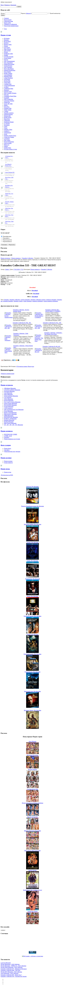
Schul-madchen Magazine (11, 396)
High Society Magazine (10, 414)
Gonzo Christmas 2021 (9, 172)
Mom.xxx (6, 144)
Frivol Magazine (8, 411)
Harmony (6, 90)
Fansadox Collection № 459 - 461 (22, 322)
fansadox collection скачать (38, 299)
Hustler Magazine (9, 421)
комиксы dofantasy (37, 301)
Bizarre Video (8, 44)
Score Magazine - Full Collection (9, 973)
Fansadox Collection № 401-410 (51, 346)
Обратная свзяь (8, 21)
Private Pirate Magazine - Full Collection (11, 967)
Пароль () (26, 13)
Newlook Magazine (9, 391)
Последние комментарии (11, 25)
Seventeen (7, 125)
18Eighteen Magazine (10, 388)
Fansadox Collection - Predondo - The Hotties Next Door (53, 333)
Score (5, 134)
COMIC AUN (8, 436)
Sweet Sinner (7, 58)
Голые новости (8, 462)
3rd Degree (7, 79)
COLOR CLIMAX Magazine (12, 390)
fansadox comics (18, 301)
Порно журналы (7, 385)
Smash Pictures (8, 65)
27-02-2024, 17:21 (18, 269)
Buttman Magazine (9, 420)
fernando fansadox (8, 301)
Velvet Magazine (8, 399)
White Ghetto (7, 110)
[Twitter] (15, 360)
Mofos (6, 105)
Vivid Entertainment (9, 85)
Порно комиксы (35, 269)
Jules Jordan (7, 50)
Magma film (7, 116)
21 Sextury (7, 123)
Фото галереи (6, 445)
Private (6, 52)
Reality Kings (7, 117)
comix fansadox (27, 301)
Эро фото (6, 450)
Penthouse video (8, 53)
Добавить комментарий (7, 373)
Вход (2, 5)
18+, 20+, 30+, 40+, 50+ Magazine (13, 424)
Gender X (6, 131)
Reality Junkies (8, 73)
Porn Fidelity (7, 72)
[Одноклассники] (17, 360)
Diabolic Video (8, 129)
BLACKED (7, 41)
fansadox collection (15, 299)
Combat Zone (7, 84)
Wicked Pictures (8, 114)
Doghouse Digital (9, 122)
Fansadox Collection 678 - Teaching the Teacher (14, 976)
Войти (2, 15)
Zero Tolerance (8, 67)
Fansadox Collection (46, 269)
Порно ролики (6, 458)
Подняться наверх (22, 366)
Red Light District (9, 69)
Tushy (5, 126)
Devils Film (7, 81)
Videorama (7, 120)
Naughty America (9, 113)
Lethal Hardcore (8, 78)
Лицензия (13, 5)
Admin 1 (7, 269)
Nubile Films (7, 147)
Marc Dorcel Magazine (10, 423)
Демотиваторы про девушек (12, 451)
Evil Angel (7, 47)
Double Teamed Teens (10, 135)
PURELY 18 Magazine (10, 418)
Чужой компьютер (54, 13)
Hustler (6, 55)
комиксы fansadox (51, 299)
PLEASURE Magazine (10, 405)
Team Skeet (7, 82)
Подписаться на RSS (7, 475)
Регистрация (7, 19)
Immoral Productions (9, 70)
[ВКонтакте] (13, 360)
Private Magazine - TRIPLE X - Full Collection (13, 966)
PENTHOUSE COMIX (10, 434)
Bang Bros (7, 119)
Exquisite (6, 97)
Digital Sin (7, 102)
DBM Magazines (8, 415)
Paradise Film (7, 108)
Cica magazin (7, 397)
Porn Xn (6, 94)
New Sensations (8, 62)
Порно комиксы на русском (12, 439)
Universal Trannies (9, 100)
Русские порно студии (10, 149)
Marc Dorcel (7, 49)
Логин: (3, 13)
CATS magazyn (8, 408)
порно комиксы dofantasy (51, 301)
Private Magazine (8, 400)
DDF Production (8, 99)
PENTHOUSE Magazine (11, 417)
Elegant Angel (8, 91)
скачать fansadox (25, 299)
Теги (5, 29)
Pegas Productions (9, 141)
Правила (7, 5)
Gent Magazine (8, 393)
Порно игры (5, 469)
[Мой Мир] (18, 360)
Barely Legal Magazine (10, 412)
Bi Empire (7, 38)
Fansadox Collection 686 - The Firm (10, 970)
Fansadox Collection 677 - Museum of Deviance (14, 969)
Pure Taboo (7, 140)
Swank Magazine (8, 406)
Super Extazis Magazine (10, 403)
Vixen (5, 128)
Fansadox (6, 437)
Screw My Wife (8, 103)
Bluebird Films (8, 76)
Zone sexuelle (8, 143)
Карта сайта (7, 22)
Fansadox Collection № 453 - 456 (52, 322)
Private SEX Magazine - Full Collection (11, 972)
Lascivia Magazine (6, 962)
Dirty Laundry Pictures (10, 93)
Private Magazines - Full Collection (10, 964)
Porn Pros (6, 106)
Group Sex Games (9, 137)
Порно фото (7, 448)
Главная (6, 18)
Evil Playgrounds (8, 56)
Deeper (6, 46)
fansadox (6, 299)
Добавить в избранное (10, 24)
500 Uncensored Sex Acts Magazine (14, 409)
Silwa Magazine (8, 394)
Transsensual (7, 132)
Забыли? (28, 13)
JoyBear (6, 87)
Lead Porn (7, 138)
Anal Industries (8, 75)
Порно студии (6, 35)
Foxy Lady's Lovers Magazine (12, 402)
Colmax (6, 111)
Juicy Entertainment (9, 61)
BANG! (6, 43)
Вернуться (31, 366)
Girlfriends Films (8, 88)
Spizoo (6, 146)
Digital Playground (9, 64)
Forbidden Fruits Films (10, 96)
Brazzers (6, 40)
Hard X (6, 59)
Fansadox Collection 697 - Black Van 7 (11, 975)
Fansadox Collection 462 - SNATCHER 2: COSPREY (53, 310)
